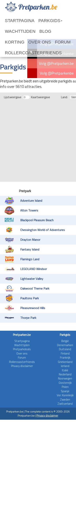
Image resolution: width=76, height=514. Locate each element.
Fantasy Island (29, 238)
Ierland (65, 355)
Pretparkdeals (22, 338)
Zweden (65, 389)
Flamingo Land (29, 248)
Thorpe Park (28, 307)
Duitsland (65, 338)
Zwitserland (65, 393)
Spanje (65, 380)
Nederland (65, 363)
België (65, 330)
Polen (65, 376)
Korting (22, 31)
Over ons (40, 31)
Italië (65, 359)
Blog (8, 31)
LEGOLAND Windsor (33, 258)
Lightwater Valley (31, 267)
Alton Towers (29, 199)
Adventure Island (31, 189)
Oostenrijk (65, 372)
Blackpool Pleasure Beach (37, 209)
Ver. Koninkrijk (65, 384)
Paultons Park (29, 287)
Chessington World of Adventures (42, 219)
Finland (65, 342)
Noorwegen (65, 367)
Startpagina (15, 20)
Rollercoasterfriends (23, 42)
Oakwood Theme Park (34, 277)
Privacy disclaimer (22, 355)
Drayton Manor (30, 228)
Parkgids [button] (36, 20)
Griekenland (65, 351)
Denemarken (65, 334)
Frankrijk (65, 347)
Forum (56, 31)
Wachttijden (59, 20)
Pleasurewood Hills (32, 297)
